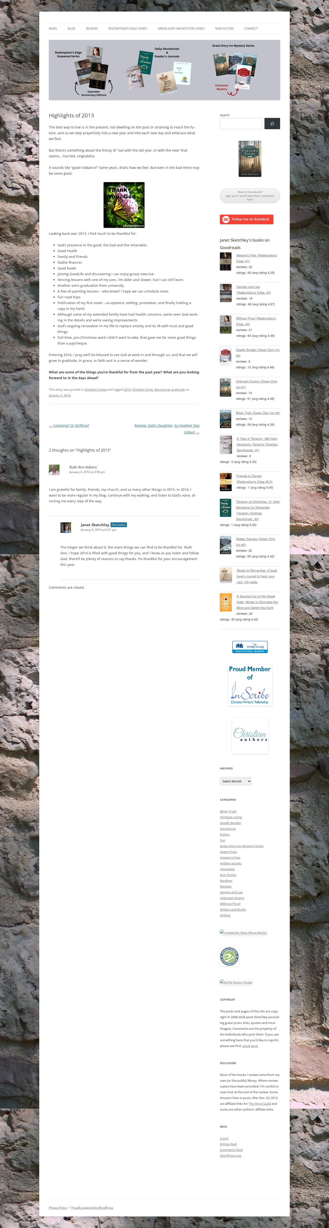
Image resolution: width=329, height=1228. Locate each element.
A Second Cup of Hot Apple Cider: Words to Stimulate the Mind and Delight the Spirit (257, 602)
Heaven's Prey (230, 857)
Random (226, 880)
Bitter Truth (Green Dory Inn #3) (258, 412)
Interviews (227, 869)
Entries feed (228, 1144)
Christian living (142, 389)
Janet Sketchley (95, 524)
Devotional (162, 389)
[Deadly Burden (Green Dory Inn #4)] (228, 357)
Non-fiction (224, 28)
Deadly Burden (230, 823)
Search (225, 115)
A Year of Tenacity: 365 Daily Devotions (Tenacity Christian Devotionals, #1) (257, 444)
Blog (71, 28)
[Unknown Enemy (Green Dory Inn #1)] (228, 388)
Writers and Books (233, 909)
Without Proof (230, 904)
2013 (127, 389)
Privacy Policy (58, 1208)
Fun (222, 840)
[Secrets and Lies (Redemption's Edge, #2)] (228, 294)
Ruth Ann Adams (83, 467)
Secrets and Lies (231, 892)
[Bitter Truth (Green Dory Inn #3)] (228, 420)
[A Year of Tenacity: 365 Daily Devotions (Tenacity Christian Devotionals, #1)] (228, 445)
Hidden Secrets (231, 863)
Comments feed (231, 1150)
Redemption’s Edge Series (127, 28)
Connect (251, 28)
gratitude (178, 389)
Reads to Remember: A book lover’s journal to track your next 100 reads (257, 576)
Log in (224, 1138)
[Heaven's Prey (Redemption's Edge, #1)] (228, 262)
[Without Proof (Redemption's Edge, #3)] (228, 325)
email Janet (250, 1046)
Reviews (92, 28)
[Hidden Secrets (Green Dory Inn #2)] (228, 546)
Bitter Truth (228, 811)
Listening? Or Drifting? (69, 425)
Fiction (225, 834)
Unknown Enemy (232, 898)
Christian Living (95, 389)
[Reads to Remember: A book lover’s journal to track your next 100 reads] (228, 576)
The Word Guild (260, 1103)
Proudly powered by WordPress (92, 1208)
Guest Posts (228, 852)
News (53, 28)
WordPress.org (230, 1155)
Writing (225, 915)
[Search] (272, 123)
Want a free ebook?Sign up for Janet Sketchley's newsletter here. (250, 195)
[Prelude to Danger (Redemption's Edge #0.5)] (228, 483)
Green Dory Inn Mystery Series (181, 28)
